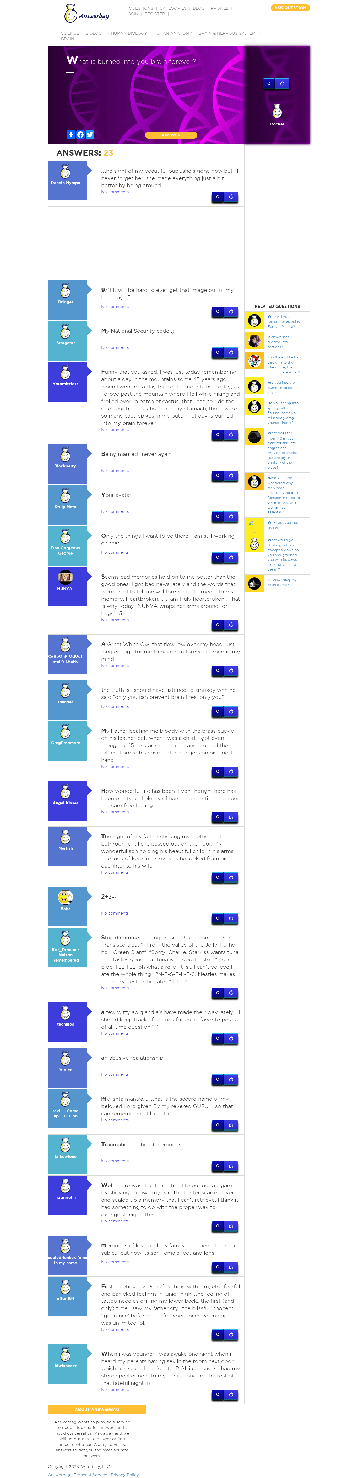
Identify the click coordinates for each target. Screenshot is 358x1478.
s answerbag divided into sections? (279, 342)
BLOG (199, 8)
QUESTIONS (141, 8)
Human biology (129, 33)
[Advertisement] (146, 243)
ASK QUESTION (290, 8)
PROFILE (220, 8)
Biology (95, 33)
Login (131, 14)
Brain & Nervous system (227, 33)
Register (155, 14)
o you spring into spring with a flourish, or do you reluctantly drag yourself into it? (283, 412)
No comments (115, 192)
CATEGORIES (173, 8)
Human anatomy (173, 33)
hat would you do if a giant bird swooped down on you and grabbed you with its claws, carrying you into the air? (283, 554)
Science (70, 33)
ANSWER (171, 135)
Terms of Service (90, 1475)
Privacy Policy (125, 1475)
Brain (67, 39)
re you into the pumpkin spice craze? (281, 387)
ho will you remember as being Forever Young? (284, 321)
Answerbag (59, 1475)
